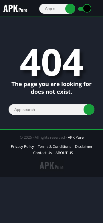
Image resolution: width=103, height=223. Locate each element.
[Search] (70, 9)
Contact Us (42, 152)
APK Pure (76, 137)
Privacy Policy (22, 146)
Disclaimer (83, 146)
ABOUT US (64, 152)
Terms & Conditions (54, 146)
